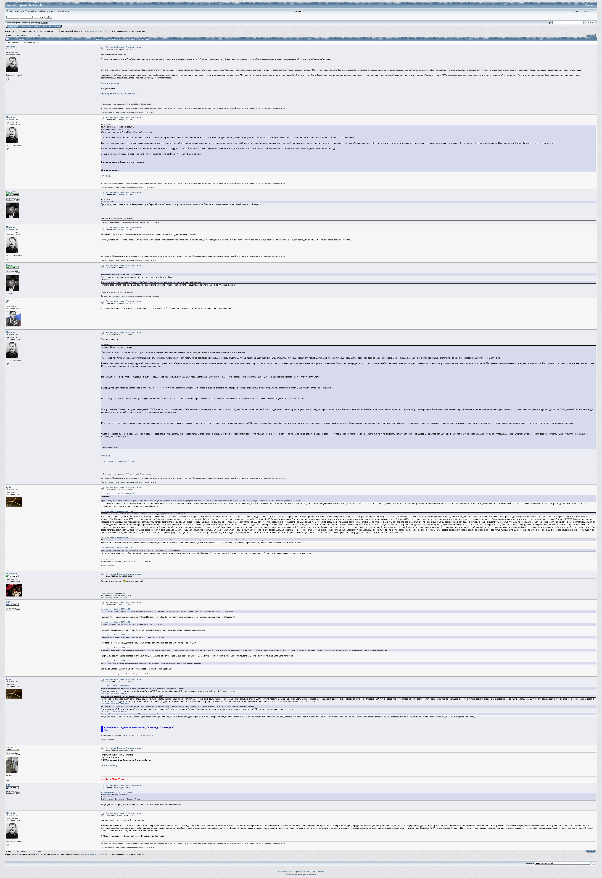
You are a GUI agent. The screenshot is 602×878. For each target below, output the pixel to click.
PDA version (310, 874)
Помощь (22, 26)
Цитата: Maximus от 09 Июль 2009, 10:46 (117, 537)
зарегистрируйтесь (60, 11)
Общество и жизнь (48, 31)
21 (30, 35)
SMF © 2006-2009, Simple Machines (310, 872)
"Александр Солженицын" (160, 727)
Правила (37, 26)
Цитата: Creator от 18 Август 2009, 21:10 (117, 792)
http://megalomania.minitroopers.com (114, 597)
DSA (87, 31)
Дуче (8, 487)
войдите (42, 11)
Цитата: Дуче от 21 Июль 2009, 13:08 (115, 609)
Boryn (92, 31)
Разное (32, 31)
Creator (9, 747)
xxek (103, 560)
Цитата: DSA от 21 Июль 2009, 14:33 (115, 686)
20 (27, 35)
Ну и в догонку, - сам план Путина (118, 461)
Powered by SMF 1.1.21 (287, 872)
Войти (44, 26)
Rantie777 (105, 31)
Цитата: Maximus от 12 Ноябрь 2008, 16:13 (117, 494)
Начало (13, 26)
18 (21, 35)
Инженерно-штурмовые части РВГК (119, 94)
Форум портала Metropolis (16, 31)
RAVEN (98, 31)
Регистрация (54, 26)
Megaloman (110, 560)
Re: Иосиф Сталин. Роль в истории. (124, 47)
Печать (591, 36)
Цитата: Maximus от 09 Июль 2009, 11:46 (117, 511)
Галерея (589, 5)
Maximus (10, 47)
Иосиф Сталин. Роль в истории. (131, 31)
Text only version (294, 874)
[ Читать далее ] (109, 765)
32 (34, 35)
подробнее (43, 22)
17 (18, 35)
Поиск (29, 26)
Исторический (67, 31)
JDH (8, 301)
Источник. (106, 176)
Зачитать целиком (110, 83)
